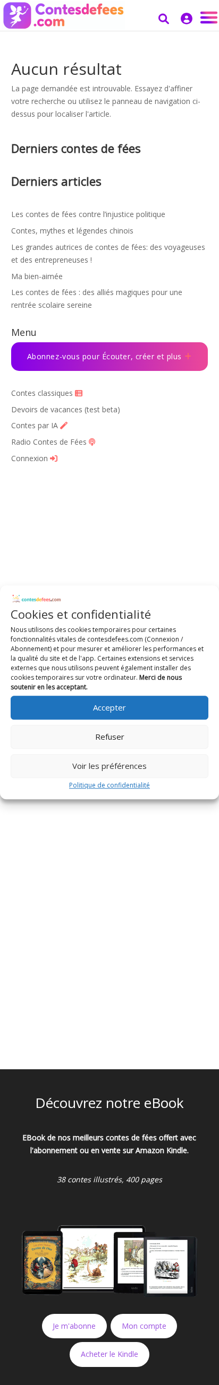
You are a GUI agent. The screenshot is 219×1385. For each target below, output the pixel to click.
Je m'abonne (74, 1326)
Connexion (30, 458)
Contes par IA (35, 425)
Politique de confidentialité (109, 785)
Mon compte (144, 1326)
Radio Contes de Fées (50, 442)
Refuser (109, 736)
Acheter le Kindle (109, 1354)
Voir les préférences (109, 765)
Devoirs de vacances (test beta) (65, 409)
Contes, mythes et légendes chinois (72, 231)
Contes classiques (43, 393)
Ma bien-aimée (37, 276)
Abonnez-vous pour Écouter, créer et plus (105, 356)
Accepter (109, 707)
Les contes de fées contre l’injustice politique (88, 214)
